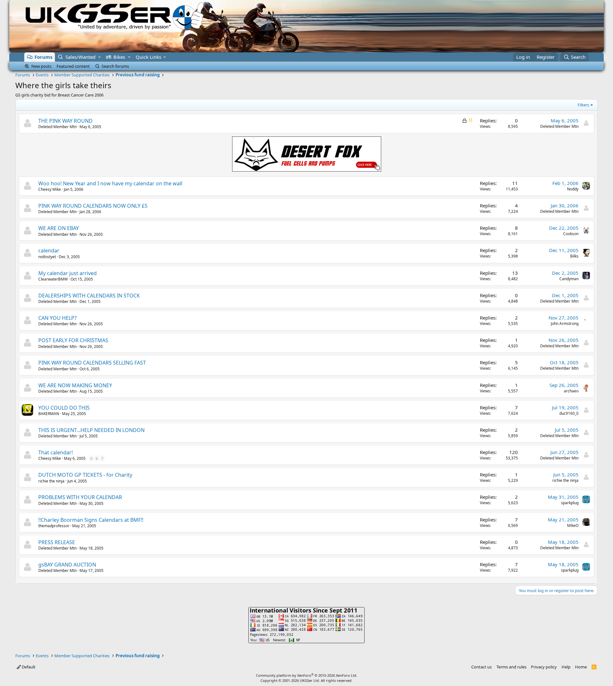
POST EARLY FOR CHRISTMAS (73, 340)
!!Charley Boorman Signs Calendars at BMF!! (90, 519)
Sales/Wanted (80, 57)
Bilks (574, 256)
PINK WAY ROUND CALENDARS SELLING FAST (92, 362)
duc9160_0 (569, 413)
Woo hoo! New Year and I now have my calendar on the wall (110, 183)
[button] (99, 57)
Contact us (481, 667)
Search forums (115, 66)
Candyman (569, 278)
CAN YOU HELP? (57, 317)
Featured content (73, 66)
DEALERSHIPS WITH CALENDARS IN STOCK (89, 295)
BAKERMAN (48, 413)
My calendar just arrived (67, 273)
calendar (48, 250)
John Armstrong (565, 323)
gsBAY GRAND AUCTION (67, 564)
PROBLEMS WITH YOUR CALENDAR (80, 497)
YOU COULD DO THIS (64, 407)
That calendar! (55, 452)
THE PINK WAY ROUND (65, 120)
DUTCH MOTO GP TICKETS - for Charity (85, 474)
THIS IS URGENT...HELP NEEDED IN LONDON (91, 430)
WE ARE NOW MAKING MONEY (75, 385)
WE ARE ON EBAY (58, 228)
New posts (41, 66)
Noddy (573, 189)
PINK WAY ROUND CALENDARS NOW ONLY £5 (93, 205)
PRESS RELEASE (56, 542)
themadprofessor (53, 525)
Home (581, 667)
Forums (43, 57)
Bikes (119, 57)
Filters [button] (583, 105)
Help (566, 667)
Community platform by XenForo (306, 675)
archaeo (571, 391)
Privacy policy (544, 667)
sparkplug (570, 502)
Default (28, 667)
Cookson (571, 233)
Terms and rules (511, 667)
